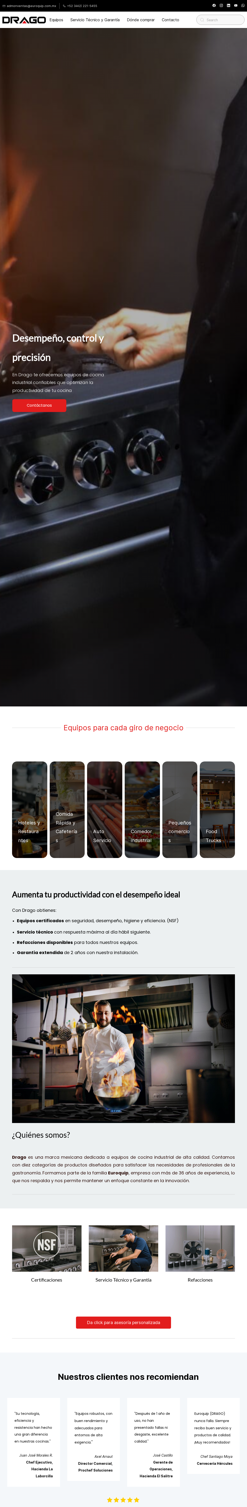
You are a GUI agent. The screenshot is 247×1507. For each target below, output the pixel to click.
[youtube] (235, 6)
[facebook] (214, 6)
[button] (39, 405)
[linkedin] (228, 6)
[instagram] (221, 6)
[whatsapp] (243, 6)
